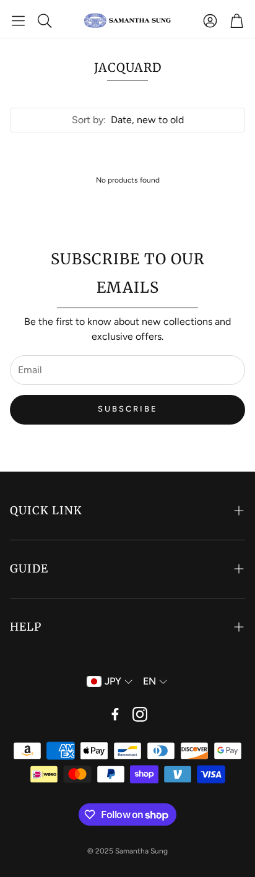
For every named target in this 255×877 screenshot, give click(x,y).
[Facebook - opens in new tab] (115, 714)
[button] (18, 20)
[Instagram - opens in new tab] (139, 714)
